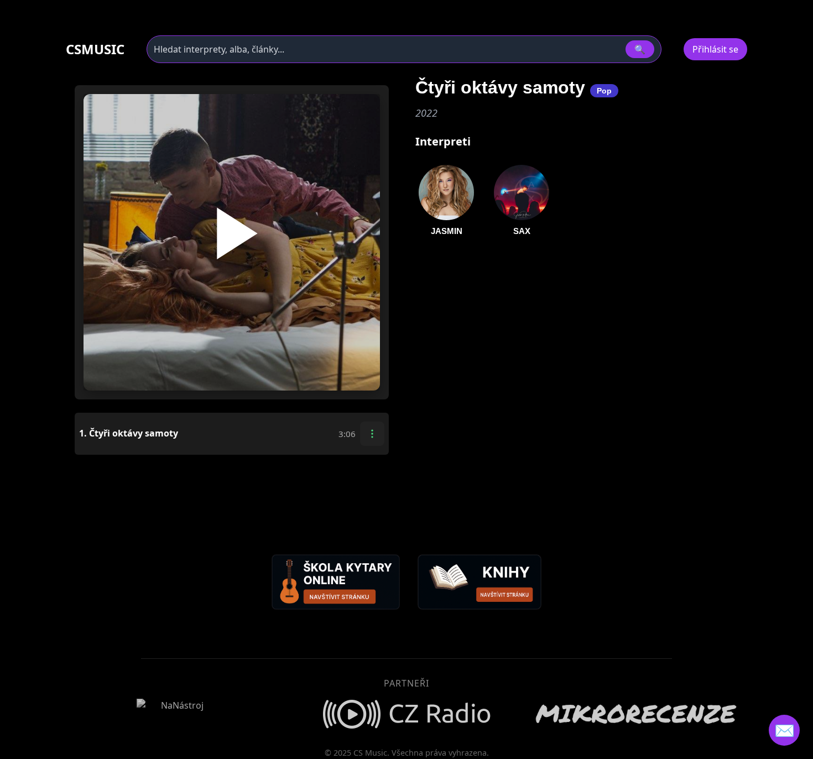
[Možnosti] (372, 434)
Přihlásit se (715, 49)
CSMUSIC (95, 49)
